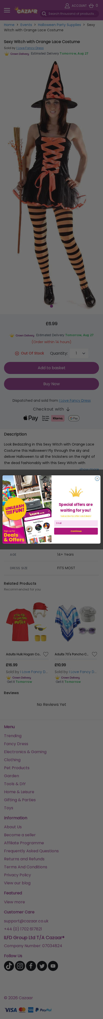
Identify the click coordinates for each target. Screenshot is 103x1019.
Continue (76, 531)
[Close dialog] (97, 478)
